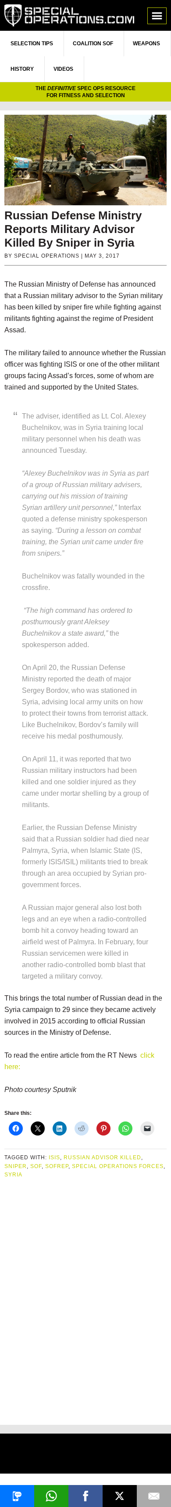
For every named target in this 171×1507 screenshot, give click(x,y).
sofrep (56, 1166)
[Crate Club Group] (85, 1455)
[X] (120, 1496)
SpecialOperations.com (69, 15)
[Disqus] (85, 1298)
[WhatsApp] (51, 1496)
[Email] (154, 1496)
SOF (36, 1166)
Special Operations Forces (118, 1166)
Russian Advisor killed (102, 1157)
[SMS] (17, 1496)
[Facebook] (85, 1496)
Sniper (15, 1166)
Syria (13, 1175)
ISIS (54, 1157)
